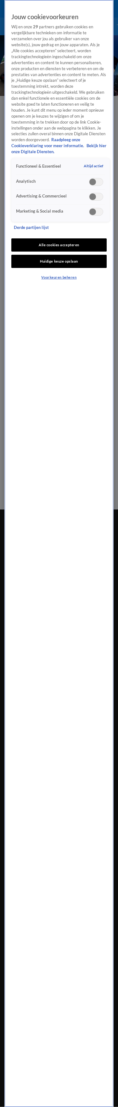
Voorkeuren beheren (58, 277)
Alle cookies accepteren (59, 245)
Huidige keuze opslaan (59, 261)
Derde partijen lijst (31, 227)
